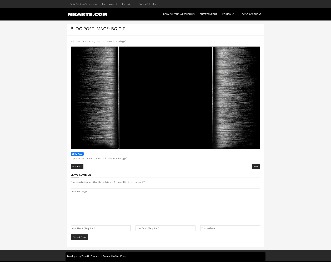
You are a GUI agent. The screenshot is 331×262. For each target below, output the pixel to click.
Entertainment (109, 4)
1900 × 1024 (112, 41)
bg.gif (123, 41)
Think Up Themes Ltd (92, 256)
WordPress (120, 256)
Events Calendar (147, 4)
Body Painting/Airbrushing (83, 4)
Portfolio (126, 4)
